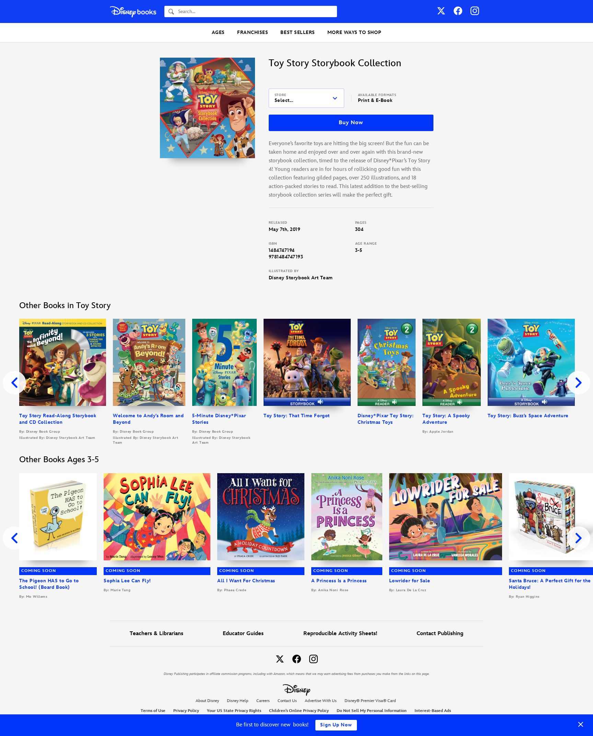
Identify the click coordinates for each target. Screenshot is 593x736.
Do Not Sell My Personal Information (372, 711)
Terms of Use (153, 710)
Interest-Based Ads (433, 710)
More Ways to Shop (354, 32)
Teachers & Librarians (156, 633)
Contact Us (287, 700)
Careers (263, 700)
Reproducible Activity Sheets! (340, 633)
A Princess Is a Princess (339, 581)
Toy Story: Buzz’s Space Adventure (528, 416)
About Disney (207, 700)
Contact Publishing (440, 633)
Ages (218, 32)
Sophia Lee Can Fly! (127, 581)
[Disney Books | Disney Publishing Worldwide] (133, 11)
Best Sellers (297, 32)
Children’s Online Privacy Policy (299, 710)
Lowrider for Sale (409, 581)
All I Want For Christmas (246, 581)
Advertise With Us (321, 700)
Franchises (252, 32)
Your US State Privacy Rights (234, 710)
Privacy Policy (186, 710)
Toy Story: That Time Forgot (297, 416)
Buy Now (351, 122)
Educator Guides (243, 633)
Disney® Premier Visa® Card (370, 700)
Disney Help (237, 700)
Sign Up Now (336, 725)
